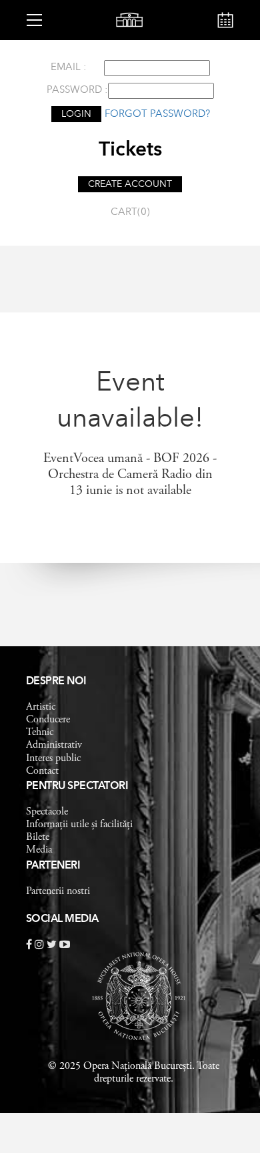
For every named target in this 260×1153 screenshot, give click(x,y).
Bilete (37, 837)
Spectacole (47, 811)
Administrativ (54, 745)
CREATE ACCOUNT (130, 184)
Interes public (53, 758)
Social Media (62, 919)
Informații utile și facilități (79, 824)
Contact (42, 771)
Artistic (40, 707)
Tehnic (39, 732)
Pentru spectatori (77, 786)
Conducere (48, 719)
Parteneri (53, 866)
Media (39, 850)
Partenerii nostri (58, 891)
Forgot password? (157, 114)
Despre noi (56, 681)
